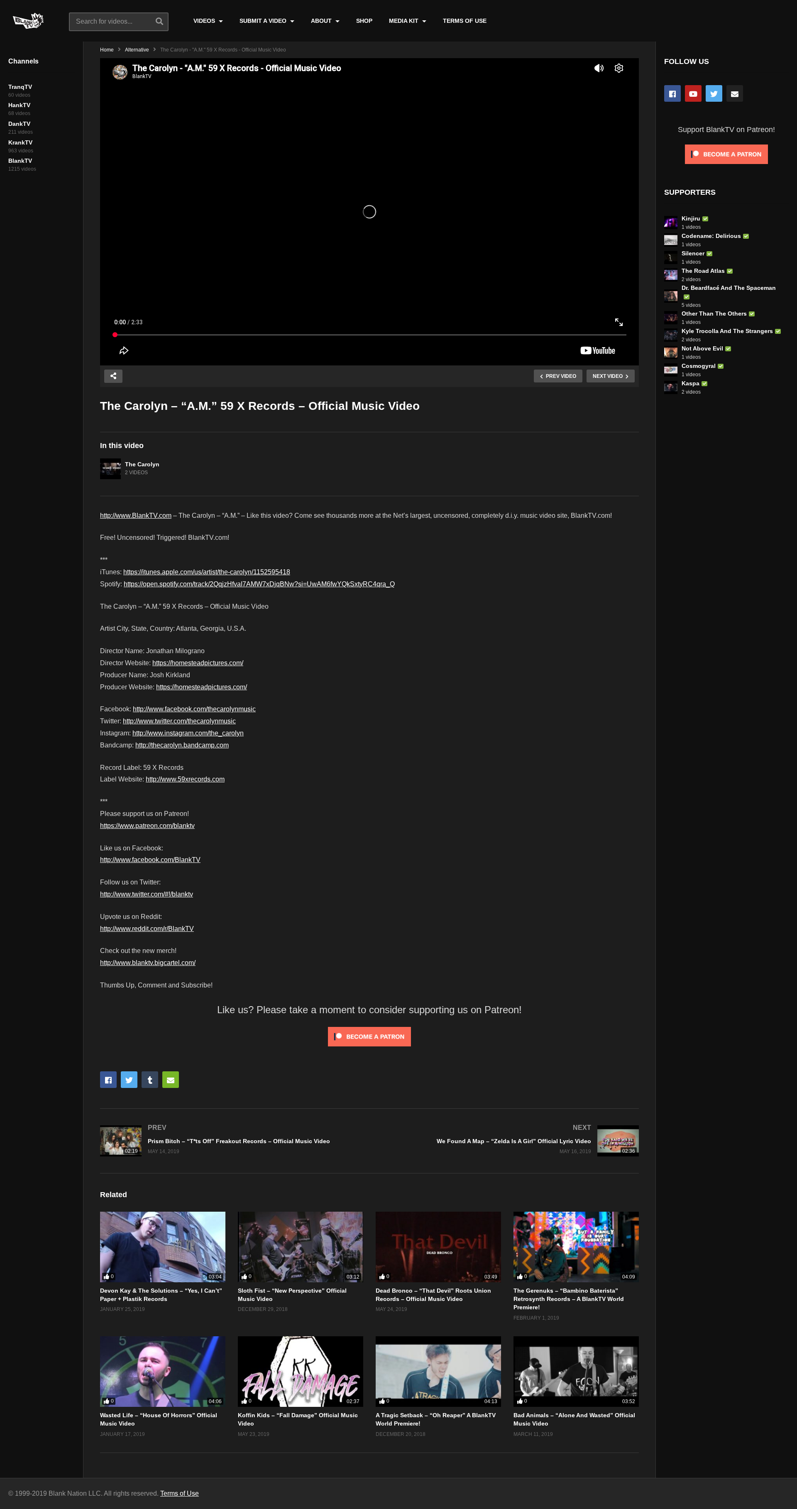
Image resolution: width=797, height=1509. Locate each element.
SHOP (364, 20)
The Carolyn (142, 464)
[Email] (734, 93)
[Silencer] (670, 257)
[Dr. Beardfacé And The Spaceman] (670, 296)
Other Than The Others (714, 313)
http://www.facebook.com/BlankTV (150, 859)
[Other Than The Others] (670, 317)
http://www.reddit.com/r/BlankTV (147, 928)
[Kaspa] (670, 387)
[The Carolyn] (110, 468)
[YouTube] (693, 93)
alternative (137, 50)
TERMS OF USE (465, 20)
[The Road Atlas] (670, 275)
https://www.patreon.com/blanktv (147, 825)
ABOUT (322, 20)
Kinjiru (691, 218)
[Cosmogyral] (670, 370)
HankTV (19, 105)
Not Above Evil (702, 348)
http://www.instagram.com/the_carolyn (188, 733)
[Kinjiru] (670, 222)
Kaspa (690, 383)
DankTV (19, 123)
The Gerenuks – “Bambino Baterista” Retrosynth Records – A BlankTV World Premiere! (568, 1299)
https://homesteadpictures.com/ (197, 662)
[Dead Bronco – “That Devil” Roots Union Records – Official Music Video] (438, 1247)
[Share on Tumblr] (150, 1079)
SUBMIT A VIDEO (264, 20)
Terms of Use (179, 1493)
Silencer (693, 253)
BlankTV (20, 160)
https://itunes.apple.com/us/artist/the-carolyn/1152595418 (206, 572)
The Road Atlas (703, 270)
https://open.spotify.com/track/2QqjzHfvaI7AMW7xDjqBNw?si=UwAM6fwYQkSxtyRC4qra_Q (259, 584)
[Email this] (170, 1079)
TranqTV (20, 86)
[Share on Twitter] (129, 1079)
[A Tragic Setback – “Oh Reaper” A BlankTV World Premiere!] (438, 1371)
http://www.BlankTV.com (135, 515)
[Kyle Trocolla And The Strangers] (670, 335)
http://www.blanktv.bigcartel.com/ (148, 962)
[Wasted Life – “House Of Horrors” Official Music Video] (162, 1371)
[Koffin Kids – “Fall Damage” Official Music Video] (300, 1371)
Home (107, 50)
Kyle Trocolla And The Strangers (727, 331)
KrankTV (20, 142)
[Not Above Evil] (670, 352)
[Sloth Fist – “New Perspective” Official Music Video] (300, 1247)
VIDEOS (205, 20)
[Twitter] (714, 93)
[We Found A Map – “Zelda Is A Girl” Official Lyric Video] (508, 1141)
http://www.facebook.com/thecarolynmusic (194, 709)
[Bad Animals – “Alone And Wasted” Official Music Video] (576, 1371)
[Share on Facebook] (108, 1079)
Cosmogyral (699, 366)
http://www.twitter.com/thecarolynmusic (179, 721)
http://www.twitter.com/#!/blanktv (146, 894)
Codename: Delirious (711, 236)
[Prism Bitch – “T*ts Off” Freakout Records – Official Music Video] (230, 1141)
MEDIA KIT (404, 20)
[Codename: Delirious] (670, 240)
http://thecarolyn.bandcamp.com (182, 745)
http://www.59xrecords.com (185, 779)
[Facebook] (672, 93)
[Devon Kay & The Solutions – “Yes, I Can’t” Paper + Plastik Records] (162, 1247)
